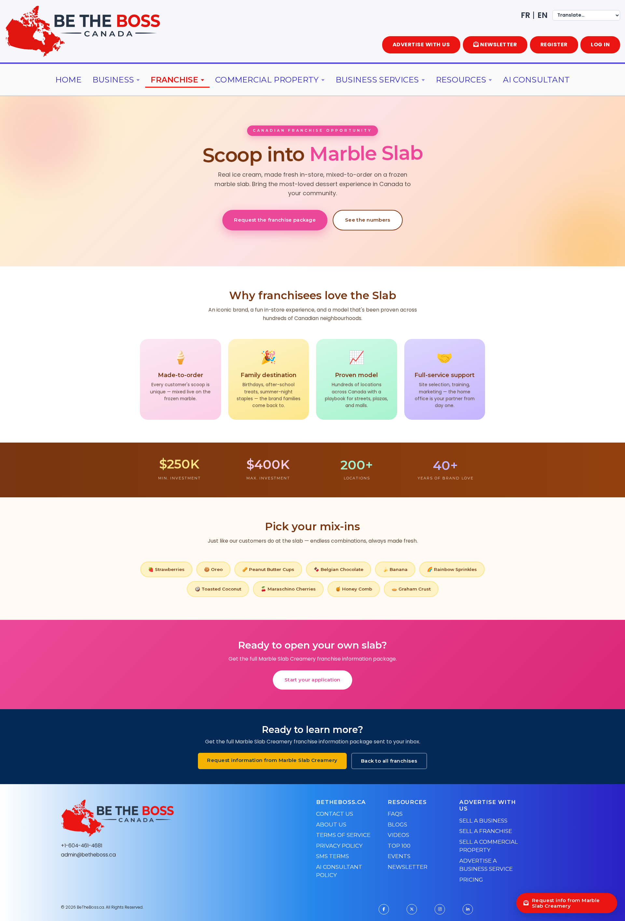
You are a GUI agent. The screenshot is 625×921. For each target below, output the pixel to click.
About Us (331, 824)
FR (525, 15)
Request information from (272, 760)
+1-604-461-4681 (81, 845)
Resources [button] (461, 79)
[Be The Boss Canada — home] (158, 818)
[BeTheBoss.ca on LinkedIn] (468, 909)
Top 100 (399, 845)
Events (399, 856)
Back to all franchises (389, 761)
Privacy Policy (339, 845)
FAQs (395, 814)
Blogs (397, 824)
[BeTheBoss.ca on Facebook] (384, 909)
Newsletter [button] (498, 44)
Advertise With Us (421, 44)
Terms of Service (343, 835)
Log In (600, 44)
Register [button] (554, 44)
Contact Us (334, 814)
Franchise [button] (174, 79)
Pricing (471, 879)
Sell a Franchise (485, 831)
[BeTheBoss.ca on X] (412, 909)
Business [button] (113, 79)
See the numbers (367, 220)
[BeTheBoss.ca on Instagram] (440, 909)
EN (542, 15)
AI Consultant (536, 79)
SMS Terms (332, 856)
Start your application (312, 680)
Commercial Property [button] (267, 79)
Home (68, 79)
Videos (398, 835)
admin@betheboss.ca (88, 854)
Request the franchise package (275, 220)
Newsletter (407, 867)
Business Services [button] (377, 79)
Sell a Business (483, 820)
